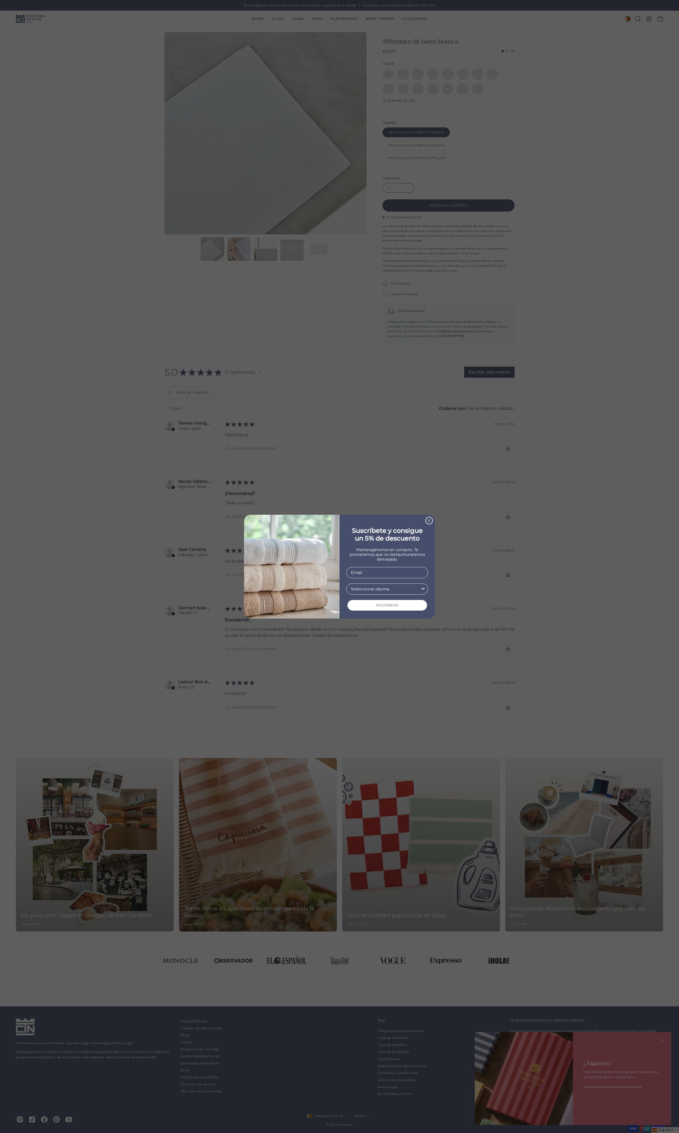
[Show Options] (423, 589)
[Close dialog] (429, 520)
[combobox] (385, 589)
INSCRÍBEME (387, 605)
